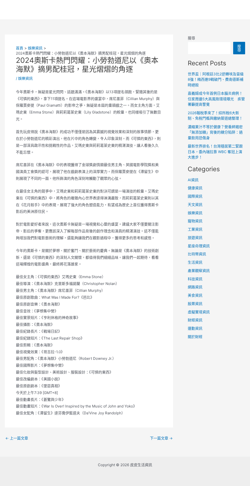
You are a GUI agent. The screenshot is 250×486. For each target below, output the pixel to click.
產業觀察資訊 (199, 270)
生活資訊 (195, 262)
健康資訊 (195, 188)
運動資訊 (195, 328)
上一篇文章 (16, 438)
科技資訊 (195, 279)
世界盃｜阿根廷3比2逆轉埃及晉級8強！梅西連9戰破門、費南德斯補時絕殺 (216, 79)
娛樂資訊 (25, 78)
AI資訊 (193, 180)
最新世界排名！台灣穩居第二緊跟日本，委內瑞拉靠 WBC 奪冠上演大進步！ (215, 151)
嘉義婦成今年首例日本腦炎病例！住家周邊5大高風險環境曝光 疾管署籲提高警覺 (216, 99)
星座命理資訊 (199, 246)
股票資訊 (195, 303)
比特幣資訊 (197, 254)
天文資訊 (195, 204)
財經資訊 (195, 320)
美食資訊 (195, 295)
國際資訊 (195, 196)
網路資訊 (195, 287)
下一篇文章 (161, 438)
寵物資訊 (195, 221)
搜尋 (191, 38)
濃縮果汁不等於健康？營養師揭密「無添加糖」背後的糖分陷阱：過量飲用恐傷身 (215, 132)
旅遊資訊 (195, 237)
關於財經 (195, 336)
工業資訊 (195, 229)
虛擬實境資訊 (199, 312)
